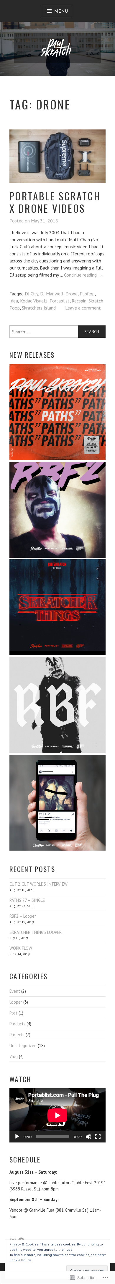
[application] (57, 1115)
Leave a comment (83, 308)
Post (13, 1013)
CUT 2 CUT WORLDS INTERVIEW (38, 884)
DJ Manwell (51, 294)
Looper (15, 1002)
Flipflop (87, 294)
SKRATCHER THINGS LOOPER (35, 932)
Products (17, 1024)
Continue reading (83, 275)
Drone (71, 294)
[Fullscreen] (98, 1137)
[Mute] (88, 1137)
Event (14, 991)
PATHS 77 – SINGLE (27, 900)
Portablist (60, 301)
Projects (16, 1034)
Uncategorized (23, 1045)
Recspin (79, 301)
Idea (13, 301)
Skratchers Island (39, 308)
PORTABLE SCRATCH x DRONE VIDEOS (55, 202)
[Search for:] (57, 331)
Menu (61, 11)
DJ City (31, 294)
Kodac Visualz (33, 301)
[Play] (17, 1137)
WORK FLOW (20, 948)
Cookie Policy (20, 1260)
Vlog (13, 1056)
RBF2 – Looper (22, 916)
